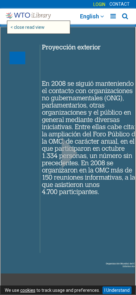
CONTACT (119, 4)
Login (99, 4)
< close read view (27, 27)
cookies (27, 290)
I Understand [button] (117, 290)
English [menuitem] (90, 16)
